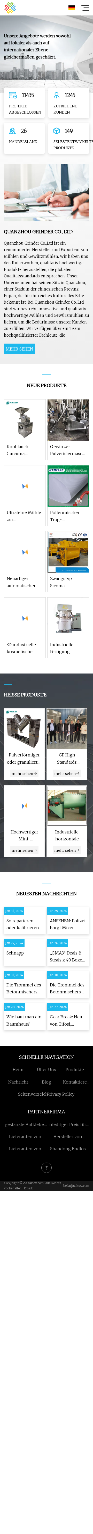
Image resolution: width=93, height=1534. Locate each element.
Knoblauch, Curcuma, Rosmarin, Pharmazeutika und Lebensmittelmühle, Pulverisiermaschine (25, 450)
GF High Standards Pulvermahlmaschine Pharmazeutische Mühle (66, 758)
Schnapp (15, 953)
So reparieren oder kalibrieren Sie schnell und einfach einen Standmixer (22, 924)
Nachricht (18, 1082)
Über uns (46, 1069)
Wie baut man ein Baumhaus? (24, 1020)
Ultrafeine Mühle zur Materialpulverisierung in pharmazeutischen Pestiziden (25, 516)
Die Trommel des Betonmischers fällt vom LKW (23, 988)
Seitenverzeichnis (36, 1094)
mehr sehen (19, 349)
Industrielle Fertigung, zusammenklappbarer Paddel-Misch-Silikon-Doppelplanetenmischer (68, 648)
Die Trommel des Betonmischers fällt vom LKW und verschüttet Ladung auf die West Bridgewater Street (67, 988)
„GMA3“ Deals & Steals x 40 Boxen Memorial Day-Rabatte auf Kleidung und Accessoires (67, 957)
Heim (18, 1069)
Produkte (75, 1069)
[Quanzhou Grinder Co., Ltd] (10, 7)
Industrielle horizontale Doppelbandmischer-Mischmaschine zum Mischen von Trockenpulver (66, 835)
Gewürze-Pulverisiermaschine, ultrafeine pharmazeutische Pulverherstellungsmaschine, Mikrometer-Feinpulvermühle (68, 450)
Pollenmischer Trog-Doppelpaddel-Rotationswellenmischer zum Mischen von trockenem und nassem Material (68, 516)
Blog (46, 1082)
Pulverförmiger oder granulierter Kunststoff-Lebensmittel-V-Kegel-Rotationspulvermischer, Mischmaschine (24, 758)
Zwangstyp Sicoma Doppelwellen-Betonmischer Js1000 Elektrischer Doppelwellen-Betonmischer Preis (65, 582)
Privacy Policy (60, 1094)
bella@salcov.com (76, 1186)
